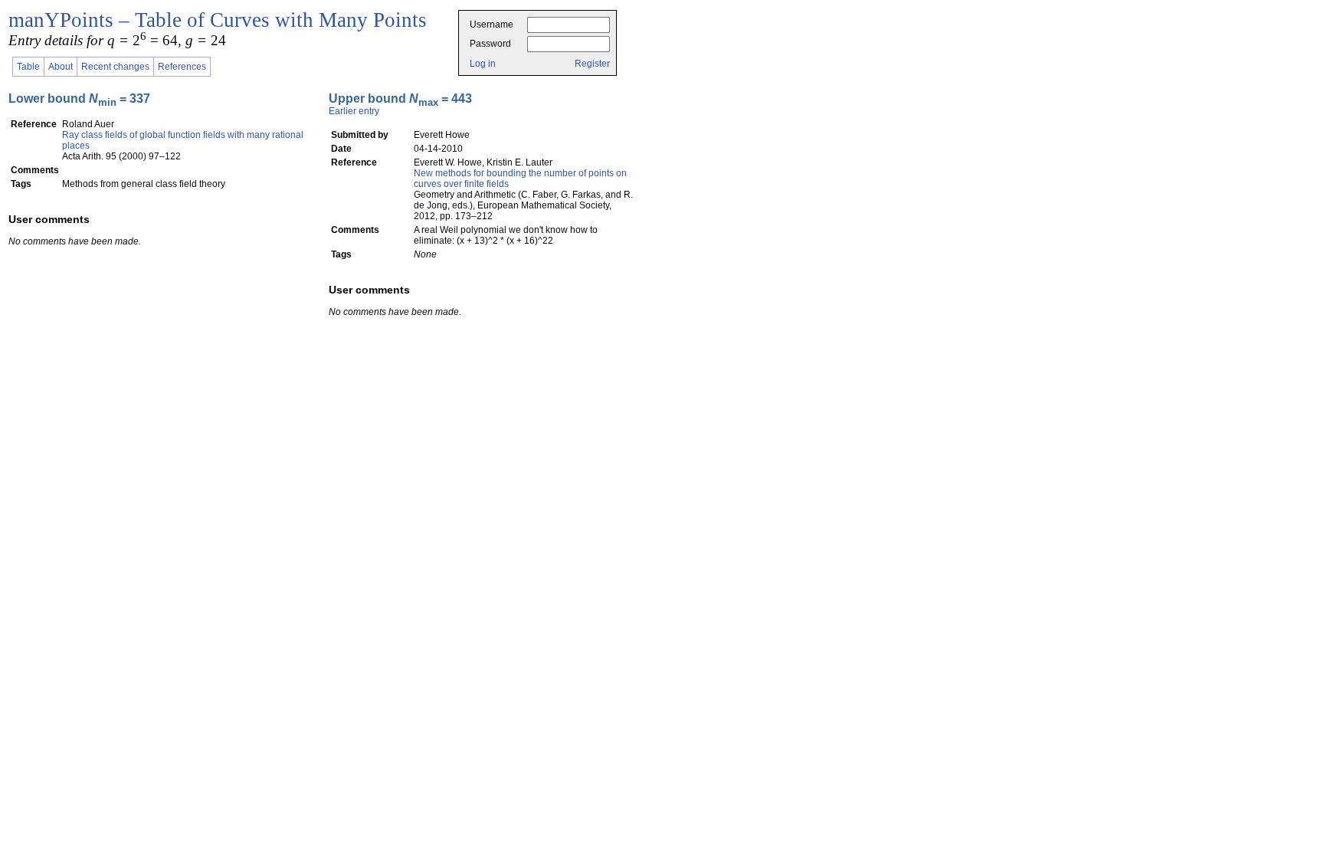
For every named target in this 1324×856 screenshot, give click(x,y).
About (60, 66)
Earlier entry (354, 111)
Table (28, 66)
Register (592, 63)
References (182, 66)
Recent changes (115, 66)
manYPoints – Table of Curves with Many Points (217, 19)
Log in (483, 63)
